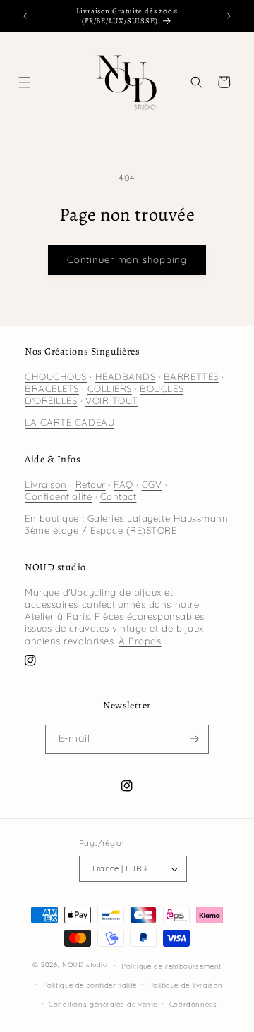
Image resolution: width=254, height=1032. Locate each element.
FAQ (123, 484)
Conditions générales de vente (103, 1004)
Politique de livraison (186, 985)
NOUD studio (85, 964)
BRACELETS (52, 388)
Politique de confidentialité (90, 985)
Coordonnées (193, 1004)
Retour (90, 484)
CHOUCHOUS (56, 376)
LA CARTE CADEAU (69, 422)
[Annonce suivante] (229, 16)
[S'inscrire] (194, 739)
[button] (25, 82)
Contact (118, 496)
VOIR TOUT (111, 400)
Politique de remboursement (171, 966)
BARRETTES (191, 376)
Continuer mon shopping (127, 259)
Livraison (46, 484)
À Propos (140, 640)
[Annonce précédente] (24, 16)
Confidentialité (58, 496)
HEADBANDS (125, 376)
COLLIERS (109, 388)
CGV (152, 484)
